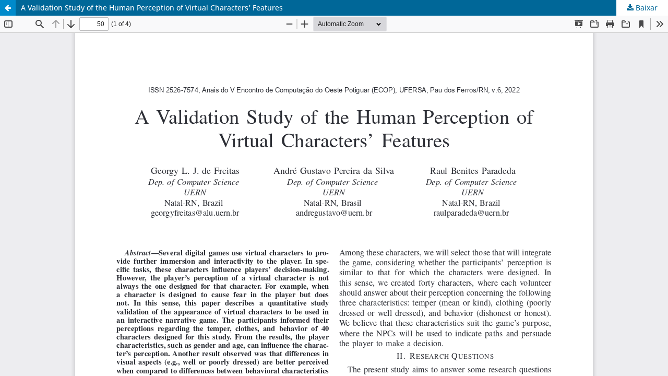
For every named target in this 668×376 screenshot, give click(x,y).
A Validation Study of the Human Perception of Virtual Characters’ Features (152, 8)
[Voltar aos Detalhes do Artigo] (8, 8)
